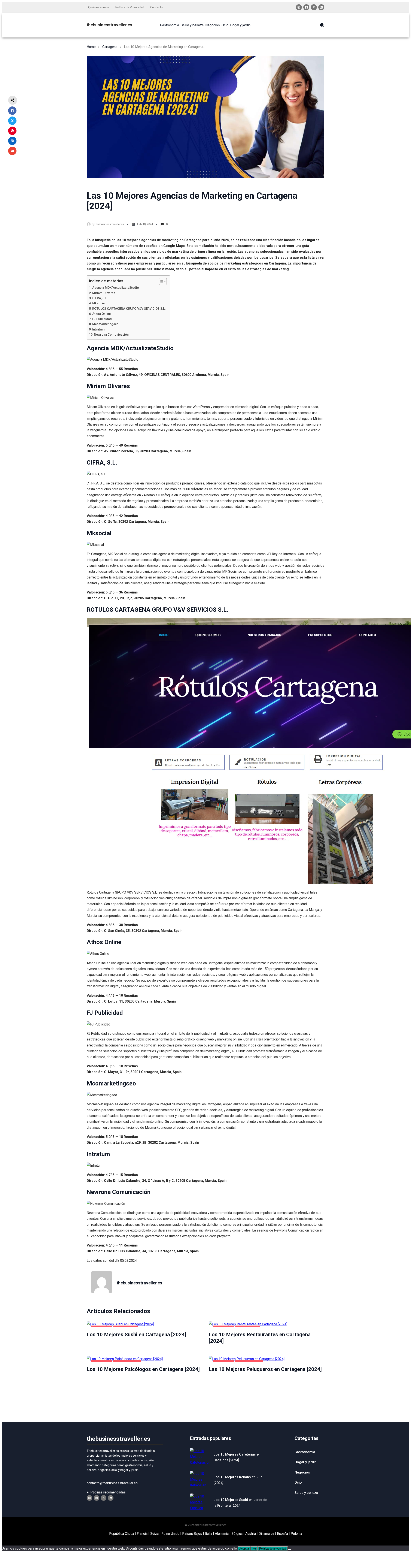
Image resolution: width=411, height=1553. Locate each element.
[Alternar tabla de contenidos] (161, 281)
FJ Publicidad (102, 319)
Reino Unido (170, 1534)
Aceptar (244, 1548)
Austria (250, 1534)
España (282, 1534)
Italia (208, 1534)
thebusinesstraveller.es (109, 24)
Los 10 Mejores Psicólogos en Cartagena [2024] (143, 1369)
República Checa (121, 1534)
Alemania (222, 1534)
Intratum (98, 329)
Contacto (156, 7)
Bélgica (237, 1534)
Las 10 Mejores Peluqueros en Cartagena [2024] (265, 1369)
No (254, 1548)
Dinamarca (266, 1534)
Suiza (154, 1534)
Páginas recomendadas (108, 1492)
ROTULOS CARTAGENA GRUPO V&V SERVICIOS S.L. (129, 309)
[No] (289, 1549)
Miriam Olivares (103, 293)
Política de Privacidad (129, 7)
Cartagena (109, 47)
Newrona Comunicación (111, 334)
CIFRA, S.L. (100, 298)
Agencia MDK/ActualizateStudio (115, 288)
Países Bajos (192, 1534)
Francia (142, 1534)
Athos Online (101, 314)
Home (91, 47)
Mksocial (99, 303)
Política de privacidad (272, 1548)
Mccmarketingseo (105, 324)
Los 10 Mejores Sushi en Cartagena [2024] (136, 1335)
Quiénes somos (98, 7)
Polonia (296, 1534)
